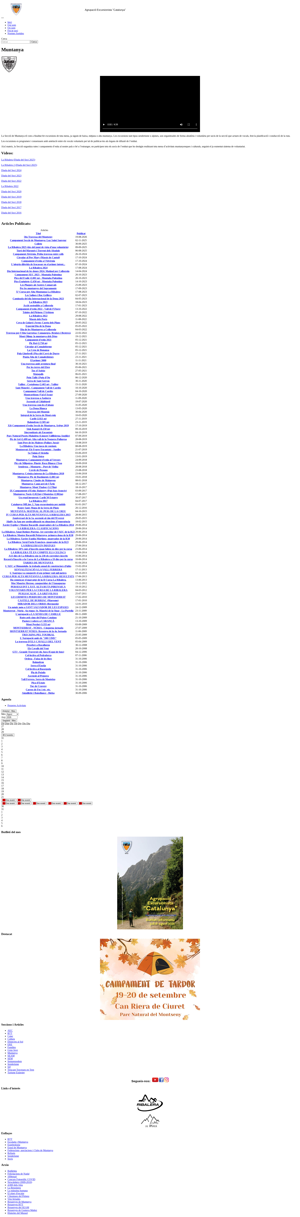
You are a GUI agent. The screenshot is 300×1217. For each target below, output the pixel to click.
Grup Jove (13, 1050)
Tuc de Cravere (38, 686)
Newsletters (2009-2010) (20, 1182)
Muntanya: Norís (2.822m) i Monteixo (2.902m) (38, 494)
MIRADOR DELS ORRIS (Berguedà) (38, 603)
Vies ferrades (14, 1199)
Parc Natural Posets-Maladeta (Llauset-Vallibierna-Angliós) (38, 435)
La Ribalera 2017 (38, 501)
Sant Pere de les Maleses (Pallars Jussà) (38, 442)
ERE (10, 1044)
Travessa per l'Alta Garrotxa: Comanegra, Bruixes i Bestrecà (38, 333)
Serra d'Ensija (38, 665)
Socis (10, 1158)
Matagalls (38, 374)
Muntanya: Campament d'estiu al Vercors (38, 459)
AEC (10, 1030)
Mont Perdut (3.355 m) (38, 624)
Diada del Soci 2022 (11, 181)
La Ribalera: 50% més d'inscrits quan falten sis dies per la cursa (38, 549)
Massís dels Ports (38, 319)
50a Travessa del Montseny (38, 237)
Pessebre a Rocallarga (38, 645)
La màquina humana (18, 1190)
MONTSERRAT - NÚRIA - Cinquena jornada (38, 628)
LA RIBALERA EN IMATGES (38, 545)
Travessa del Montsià (38, 411)
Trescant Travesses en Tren (21, 1069)
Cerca (4, 38)
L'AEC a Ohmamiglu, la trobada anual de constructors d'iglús (38, 566)
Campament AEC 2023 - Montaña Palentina (38, 274)
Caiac (10, 1036)
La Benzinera (14, 1187)
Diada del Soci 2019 (11, 196)
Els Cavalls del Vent (38, 648)
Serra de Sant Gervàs (38, 381)
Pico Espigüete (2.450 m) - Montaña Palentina (38, 281)
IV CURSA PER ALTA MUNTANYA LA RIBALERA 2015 (38, 514)
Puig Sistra (38, 456)
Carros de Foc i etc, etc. (38, 689)
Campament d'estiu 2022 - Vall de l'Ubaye (38, 309)
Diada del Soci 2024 (11, 170)
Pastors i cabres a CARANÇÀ (38, 621)
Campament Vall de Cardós (38, 391)
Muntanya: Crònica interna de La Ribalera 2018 (38, 473)
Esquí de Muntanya (17, 1147)
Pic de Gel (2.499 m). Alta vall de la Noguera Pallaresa (38, 439)
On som (11, 28)
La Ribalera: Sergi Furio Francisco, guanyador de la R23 (38, 542)
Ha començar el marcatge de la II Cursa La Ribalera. (38, 579)
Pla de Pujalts (38, 672)
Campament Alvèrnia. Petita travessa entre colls (38, 254)
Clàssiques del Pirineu (18, 1196)
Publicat (81, 233)
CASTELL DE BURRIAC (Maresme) (38, 600)
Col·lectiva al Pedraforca (38, 655)
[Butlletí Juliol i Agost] (150, 883)
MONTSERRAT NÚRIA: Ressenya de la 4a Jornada (38, 631)
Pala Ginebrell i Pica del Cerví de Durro (38, 353)
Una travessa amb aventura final (38, 363)
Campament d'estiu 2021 (38, 339)
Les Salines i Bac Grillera (38, 295)
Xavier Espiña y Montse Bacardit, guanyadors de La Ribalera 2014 (38, 525)
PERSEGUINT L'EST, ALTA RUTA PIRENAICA (38, 586)
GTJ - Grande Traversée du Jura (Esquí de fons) (38, 652)
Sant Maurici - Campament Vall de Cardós (38, 387)
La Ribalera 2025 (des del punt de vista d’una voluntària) (38, 247)
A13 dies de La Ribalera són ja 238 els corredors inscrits (38, 555)
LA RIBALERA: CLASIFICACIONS (38, 528)
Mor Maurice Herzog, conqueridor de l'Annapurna (38, 583)
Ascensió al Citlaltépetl (38, 401)
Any (3, 717)
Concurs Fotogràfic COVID (21, 1179)
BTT (10, 1033)
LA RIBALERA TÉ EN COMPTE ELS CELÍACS (38, 552)
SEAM (11, 1055)
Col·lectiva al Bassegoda (38, 669)
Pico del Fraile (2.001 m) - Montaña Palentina (38, 278)
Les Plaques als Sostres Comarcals (38, 285)
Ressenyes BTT (15, 1204)
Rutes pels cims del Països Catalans (38, 617)
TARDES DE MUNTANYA (38, 562)
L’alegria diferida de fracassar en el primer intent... (38, 264)
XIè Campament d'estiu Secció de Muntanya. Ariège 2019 (38, 425)
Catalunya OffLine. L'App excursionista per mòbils (38, 504)
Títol (38, 233)
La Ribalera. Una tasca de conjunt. (38, 446)
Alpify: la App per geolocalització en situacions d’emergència (38, 521)
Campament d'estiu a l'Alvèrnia (38, 261)
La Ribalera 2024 (38, 267)
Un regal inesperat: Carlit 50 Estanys (38, 497)
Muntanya (13, 1053)
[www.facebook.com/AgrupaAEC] (161, 1081)
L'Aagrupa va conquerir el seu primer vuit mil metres (38, 573)
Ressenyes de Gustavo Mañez (22, 1210)
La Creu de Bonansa (38, 350)
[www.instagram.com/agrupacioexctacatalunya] (166, 1081)
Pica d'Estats (38, 682)
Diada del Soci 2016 (11, 212)
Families (12, 1047)
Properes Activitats (17, 705)
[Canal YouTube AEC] (155, 1081)
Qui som (12, 25)
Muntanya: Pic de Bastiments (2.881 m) (38, 477)
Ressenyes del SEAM (18, 1207)
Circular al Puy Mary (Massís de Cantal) (38, 257)
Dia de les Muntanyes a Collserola (38, 329)
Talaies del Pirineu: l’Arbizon (38, 312)
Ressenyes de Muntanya (19, 1201)
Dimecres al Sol (15, 1041)
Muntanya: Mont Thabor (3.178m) (38, 487)
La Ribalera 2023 (38, 302)
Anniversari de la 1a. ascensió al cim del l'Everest (38, 518)
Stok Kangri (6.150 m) (38, 429)
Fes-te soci (13, 30)
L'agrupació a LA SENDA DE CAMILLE (38, 614)
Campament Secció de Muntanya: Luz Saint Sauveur (38, 240)
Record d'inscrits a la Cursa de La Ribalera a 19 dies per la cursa (38, 559)
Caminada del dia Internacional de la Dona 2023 (38, 298)
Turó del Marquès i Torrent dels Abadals (38, 250)
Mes (3, 714)
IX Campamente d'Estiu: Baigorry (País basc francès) (38, 490)
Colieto (38, 243)
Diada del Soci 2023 (11, 175)
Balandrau (38, 662)
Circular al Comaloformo (38, 346)
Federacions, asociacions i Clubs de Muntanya (30, 1150)
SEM (10, 1058)
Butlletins (12, 1171)
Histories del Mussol (18, 1213)
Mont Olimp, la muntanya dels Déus (38, 336)
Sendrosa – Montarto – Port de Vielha (38, 466)
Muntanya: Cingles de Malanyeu (38, 480)
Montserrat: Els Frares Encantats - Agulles (38, 449)
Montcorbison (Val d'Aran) (38, 394)
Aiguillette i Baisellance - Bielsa (38, 693)
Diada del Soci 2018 (11, 202)
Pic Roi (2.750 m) (38, 343)
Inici (10, 22)
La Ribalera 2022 (9, 186)
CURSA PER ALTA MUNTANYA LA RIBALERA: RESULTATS (38, 576)
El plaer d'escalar (16, 1193)
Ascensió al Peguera (38, 676)
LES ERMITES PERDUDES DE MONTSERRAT (38, 597)
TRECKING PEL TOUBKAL (38, 634)
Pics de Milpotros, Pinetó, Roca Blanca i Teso (38, 463)
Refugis (11, 1153)
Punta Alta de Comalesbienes (38, 357)
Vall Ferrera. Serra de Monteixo (38, 679)
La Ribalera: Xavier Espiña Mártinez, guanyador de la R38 (38, 538)
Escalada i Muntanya (18, 1142)
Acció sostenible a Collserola (38, 305)
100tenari (12, 1176)
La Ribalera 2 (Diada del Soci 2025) (19, 165)
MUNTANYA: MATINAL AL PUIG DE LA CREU (38, 511)
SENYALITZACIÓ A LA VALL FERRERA (38, 569)
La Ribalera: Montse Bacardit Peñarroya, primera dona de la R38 (38, 535)
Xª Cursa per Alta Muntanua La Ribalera (38, 291)
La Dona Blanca (38, 408)
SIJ (9, 1067)
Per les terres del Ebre (38, 367)
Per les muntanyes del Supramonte (38, 288)
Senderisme (13, 1064)
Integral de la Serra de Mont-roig (38, 415)
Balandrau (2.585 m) (38, 422)
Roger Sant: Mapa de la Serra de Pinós (38, 507)
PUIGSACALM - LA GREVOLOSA (38, 593)
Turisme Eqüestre (16, 1072)
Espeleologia (14, 1144)
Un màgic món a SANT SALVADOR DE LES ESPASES (38, 607)
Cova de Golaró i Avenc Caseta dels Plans (38, 322)
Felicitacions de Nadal (18, 1173)
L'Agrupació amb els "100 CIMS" (38, 638)
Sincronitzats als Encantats (38, 432)
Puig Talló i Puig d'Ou (38, 377)
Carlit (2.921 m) (38, 418)
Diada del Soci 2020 (11, 191)
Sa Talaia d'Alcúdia (38, 453)
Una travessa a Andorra (38, 398)
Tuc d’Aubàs (38, 370)
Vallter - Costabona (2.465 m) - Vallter (38, 384)
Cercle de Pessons (38, 470)
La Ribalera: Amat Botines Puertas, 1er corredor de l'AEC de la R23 (38, 531)
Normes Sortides (16, 33)
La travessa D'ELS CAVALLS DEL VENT (38, 641)
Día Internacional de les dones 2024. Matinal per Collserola (38, 271)
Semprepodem (15, 1061)
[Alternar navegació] (2, 17)
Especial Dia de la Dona (38, 326)
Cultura (11, 1039)
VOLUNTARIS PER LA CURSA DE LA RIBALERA (38, 590)
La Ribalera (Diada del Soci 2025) (18, 159)
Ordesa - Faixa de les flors (38, 658)
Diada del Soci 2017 (11, 207)
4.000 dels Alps (15, 1185)
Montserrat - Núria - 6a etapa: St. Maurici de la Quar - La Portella (38, 610)
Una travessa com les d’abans (38, 405)
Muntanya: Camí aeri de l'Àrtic (38, 483)
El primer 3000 (38, 360)
